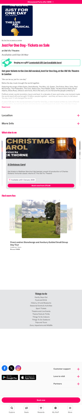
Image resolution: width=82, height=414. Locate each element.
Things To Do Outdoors (41, 320)
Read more (6, 107)
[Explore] (12, 408)
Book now (41, 400)
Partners (57, 383)
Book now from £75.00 (41, 185)
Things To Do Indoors (41, 317)
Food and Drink (41, 300)
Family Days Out (41, 297)
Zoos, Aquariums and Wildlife (41, 325)
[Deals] (26, 408)
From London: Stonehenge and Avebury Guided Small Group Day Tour (39, 243)
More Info (8, 123)
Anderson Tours (15, 247)
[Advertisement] (41, 273)
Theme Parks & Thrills (41, 314)
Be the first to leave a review (12, 40)
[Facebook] (4, 368)
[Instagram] (18, 368)
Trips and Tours (41, 322)
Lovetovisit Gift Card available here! (45, 62)
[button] (12, 40)
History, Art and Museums (41, 303)
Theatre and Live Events (41, 311)
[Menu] (70, 408)
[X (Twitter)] (11, 368)
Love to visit (59, 376)
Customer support (62, 369)
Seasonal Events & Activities (41, 306)
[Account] (55, 408)
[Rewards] (41, 408)
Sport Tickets (41, 308)
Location (7, 115)
